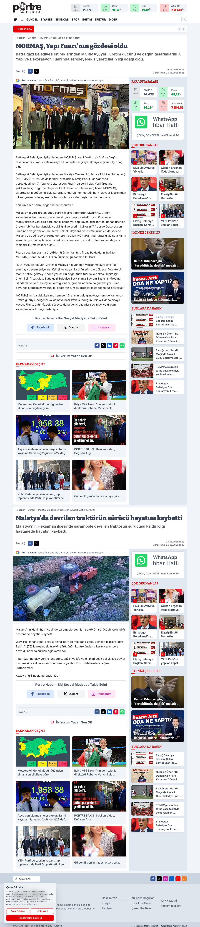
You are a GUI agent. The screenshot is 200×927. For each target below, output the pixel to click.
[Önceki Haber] (179, 29)
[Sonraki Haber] (183, 29)
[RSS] (184, 878)
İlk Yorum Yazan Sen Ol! (74, 356)
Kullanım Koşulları (143, 898)
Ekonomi (62, 19)
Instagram (104, 327)
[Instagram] (165, 878)
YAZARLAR (24, 878)
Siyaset (46, 19)
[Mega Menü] (15, 19)
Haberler (20, 37)
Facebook (43, 327)
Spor (75, 19)
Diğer (113, 19)
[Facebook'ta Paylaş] (30, 71)
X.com (73, 327)
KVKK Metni (169, 900)
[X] (159, 878)
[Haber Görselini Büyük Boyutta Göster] (71, 116)
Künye (106, 903)
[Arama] (184, 19)
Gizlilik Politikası (141, 903)
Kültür (100, 19)
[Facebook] (152, 878)
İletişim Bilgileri (171, 905)
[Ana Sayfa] (22, 19)
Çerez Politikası (141, 908)
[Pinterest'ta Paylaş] (115, 345)
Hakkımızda (109, 898)
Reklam (107, 908)
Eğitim (87, 19)
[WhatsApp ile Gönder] (122, 345)
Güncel (32, 19)
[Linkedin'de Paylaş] (109, 345)
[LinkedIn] (171, 878)
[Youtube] (177, 878)
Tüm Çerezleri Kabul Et (30, 918)
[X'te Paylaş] (36, 71)
